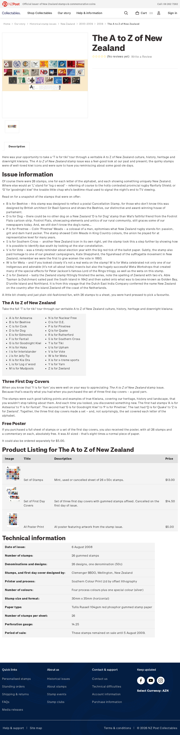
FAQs (5, 701)
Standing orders (13, 686)
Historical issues (58, 678)
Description (17, 146)
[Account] (159, 12)
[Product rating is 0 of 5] (99, 56)
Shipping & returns (15, 694)
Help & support (13, 728)
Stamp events (56, 694)
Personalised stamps (16, 678)
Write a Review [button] (141, 56)
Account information (106, 694)
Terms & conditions (117, 728)
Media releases (12, 709)
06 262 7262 (170, 3)
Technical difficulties (106, 686)
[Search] (126, 12)
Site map (36, 728)
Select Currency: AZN (153, 690)
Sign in (172, 13)
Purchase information (107, 701)
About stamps (56, 686)
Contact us (99, 678)
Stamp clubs (56, 701)
